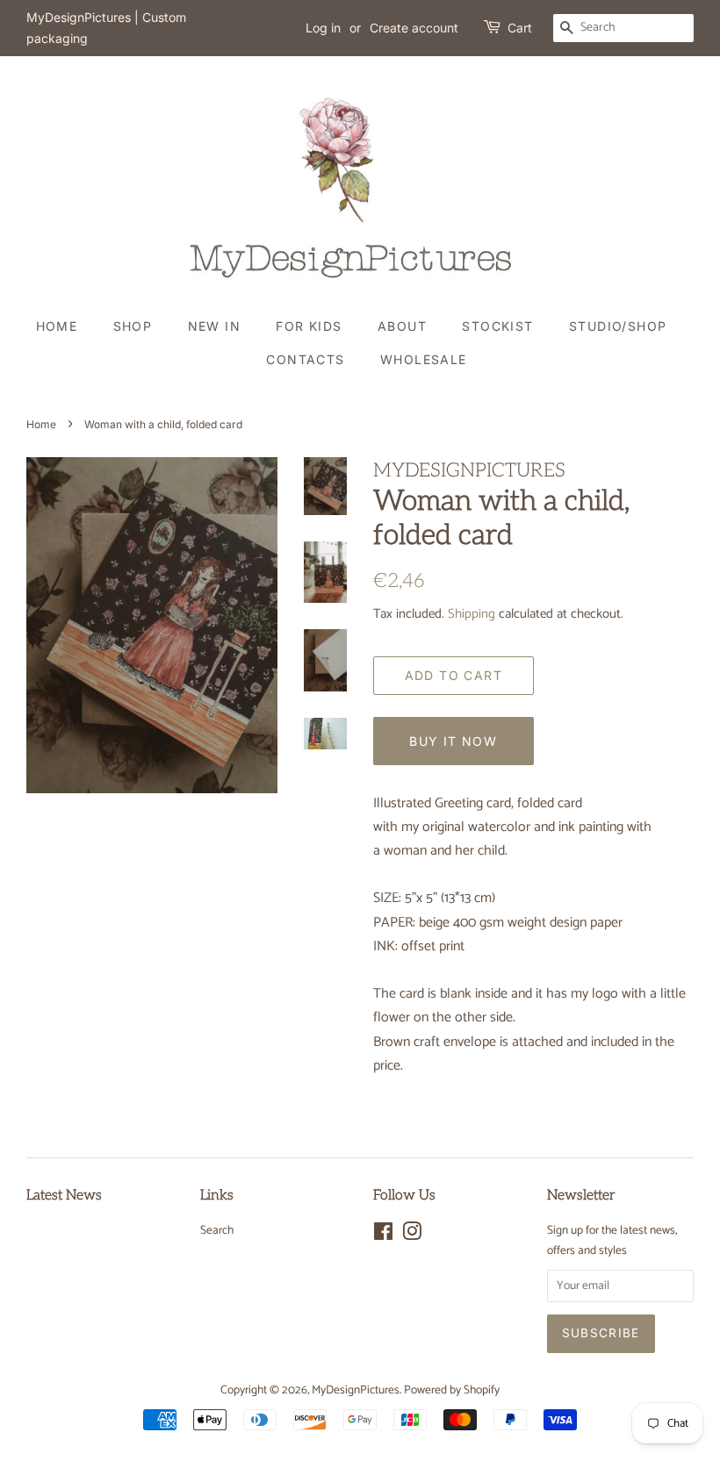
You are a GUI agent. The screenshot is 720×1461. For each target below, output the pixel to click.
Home (57, 326)
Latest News (64, 1195)
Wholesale (423, 359)
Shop (133, 326)
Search (217, 1230)
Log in (323, 27)
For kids (309, 326)
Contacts (305, 359)
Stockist (497, 326)
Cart (520, 27)
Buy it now (453, 741)
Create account (414, 27)
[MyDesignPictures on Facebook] (383, 1235)
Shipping (471, 614)
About (402, 326)
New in (214, 326)
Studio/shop (617, 326)
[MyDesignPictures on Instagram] (411, 1235)
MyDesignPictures (356, 1390)
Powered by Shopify (452, 1390)
